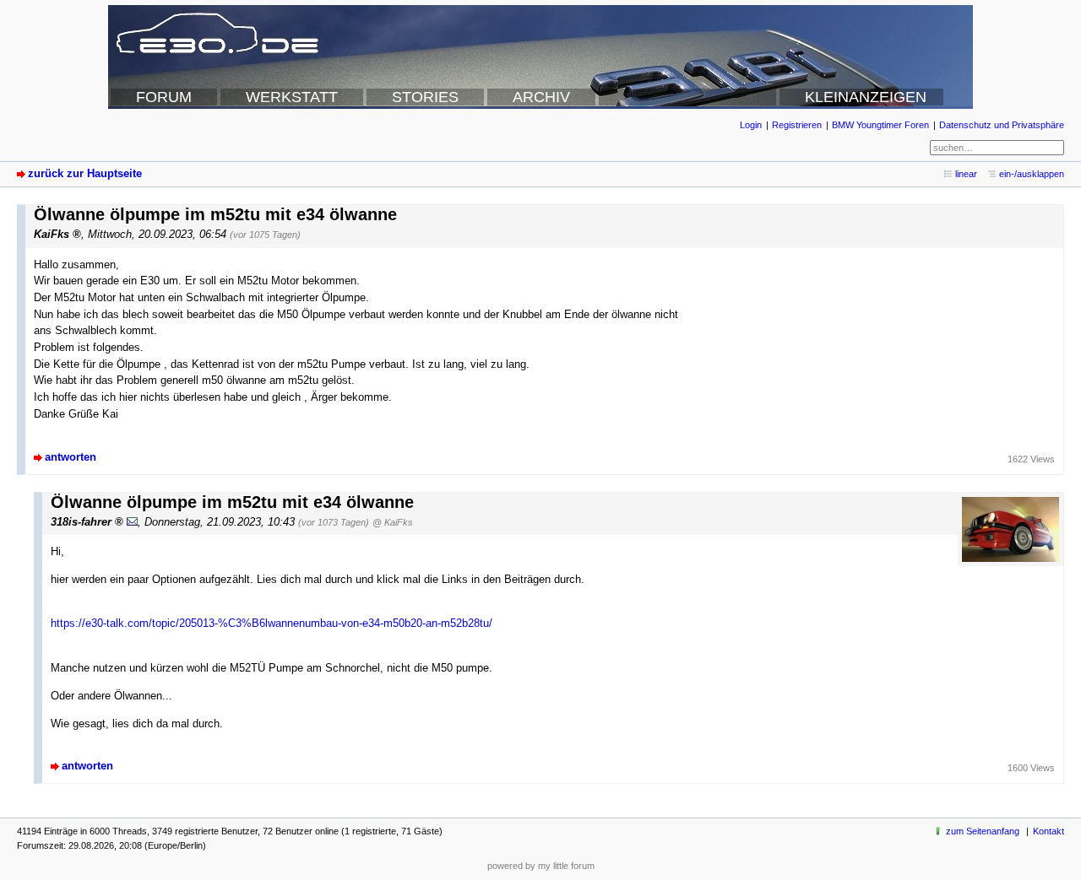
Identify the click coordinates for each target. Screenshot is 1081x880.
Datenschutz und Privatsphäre (1001, 125)
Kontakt (1048, 831)
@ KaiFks (392, 522)
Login (751, 125)
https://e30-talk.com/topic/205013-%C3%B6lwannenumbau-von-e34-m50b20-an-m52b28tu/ (271, 623)
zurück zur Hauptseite (85, 173)
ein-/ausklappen (1031, 174)
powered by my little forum (541, 866)
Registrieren (797, 125)
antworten (70, 457)
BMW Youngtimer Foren (880, 125)
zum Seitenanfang (982, 831)
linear (966, 174)
